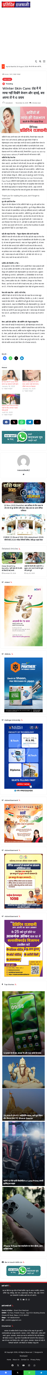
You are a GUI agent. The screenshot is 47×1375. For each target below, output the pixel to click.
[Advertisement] (23, 34)
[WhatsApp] (29, 1299)
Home (6, 74)
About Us (16, 1359)
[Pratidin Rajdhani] (16, 4)
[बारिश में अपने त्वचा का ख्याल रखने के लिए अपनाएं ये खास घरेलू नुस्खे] (11, 399)
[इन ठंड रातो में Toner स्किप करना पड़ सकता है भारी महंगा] (11, 375)
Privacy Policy (35, 1359)
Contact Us (25, 1359)
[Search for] (40, 61)
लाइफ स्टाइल (16, 74)
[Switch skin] (36, 61)
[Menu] (44, 61)
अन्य (11, 74)
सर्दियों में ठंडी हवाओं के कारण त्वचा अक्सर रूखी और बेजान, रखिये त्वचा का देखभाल (30, 384)
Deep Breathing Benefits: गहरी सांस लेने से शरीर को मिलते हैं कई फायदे (12, 568)
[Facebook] (18, 1299)
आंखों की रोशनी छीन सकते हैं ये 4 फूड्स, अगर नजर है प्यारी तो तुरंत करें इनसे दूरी (34, 568)
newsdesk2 (9, 103)
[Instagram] (26, 1299)
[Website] (23, 474)
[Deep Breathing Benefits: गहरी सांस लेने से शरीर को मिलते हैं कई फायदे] (12, 558)
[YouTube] (23, 1299)
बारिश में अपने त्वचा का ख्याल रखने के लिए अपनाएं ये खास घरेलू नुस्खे (10, 407)
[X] (20, 1299)
